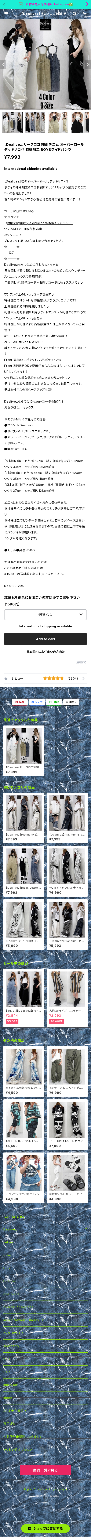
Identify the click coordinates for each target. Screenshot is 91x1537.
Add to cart (45, 639)
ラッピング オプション (17, 1449)
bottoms (9, 1281)
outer (7, 1255)
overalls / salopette (18, 1307)
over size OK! (13, 1333)
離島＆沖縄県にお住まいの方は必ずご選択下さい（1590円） (42, 600)
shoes (8, 1398)
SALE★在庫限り (14, 1411)
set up (8, 1242)
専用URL (9, 1423)
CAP (6, 1372)
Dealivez (10, 1229)
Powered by (41, 1496)
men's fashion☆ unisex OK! (24, 1320)
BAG (6, 1359)
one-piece (11, 1294)
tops (6, 1268)
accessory (11, 1346)
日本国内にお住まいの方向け (45, 651)
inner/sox (10, 1385)
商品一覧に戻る (45, 1470)
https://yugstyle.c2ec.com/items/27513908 (40, 223)
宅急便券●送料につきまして (22, 1436)
